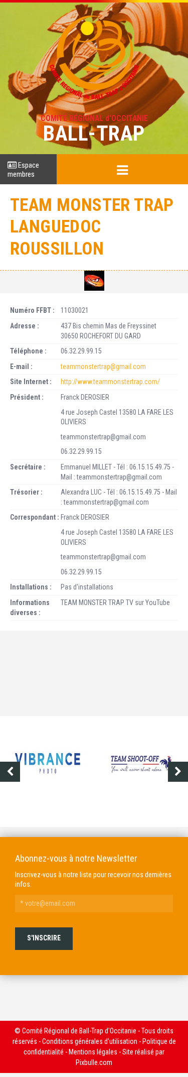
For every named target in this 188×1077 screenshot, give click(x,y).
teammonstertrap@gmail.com (103, 367)
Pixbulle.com (94, 1062)
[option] (47, 771)
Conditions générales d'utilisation (89, 1041)
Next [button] (178, 772)
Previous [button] (10, 772)
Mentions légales (93, 1052)
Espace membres (23, 170)
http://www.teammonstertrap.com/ (110, 382)
